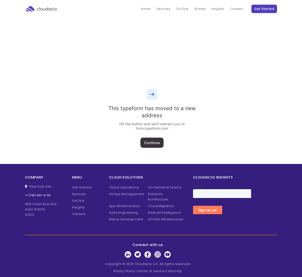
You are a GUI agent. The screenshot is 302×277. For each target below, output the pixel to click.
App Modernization (124, 206)
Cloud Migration (161, 206)
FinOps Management (126, 194)
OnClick (182, 9)
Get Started (264, 9)
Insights (217, 9)
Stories (200, 9)
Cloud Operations (124, 187)
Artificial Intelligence (164, 212)
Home (146, 9)
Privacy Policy (124, 271)
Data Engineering (123, 212)
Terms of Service (151, 271)
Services (163, 9)
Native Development (126, 219)
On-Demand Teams (164, 187)
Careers (236, 9)
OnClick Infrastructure (165, 219)
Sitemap (175, 271)
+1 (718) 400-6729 (38, 195)
